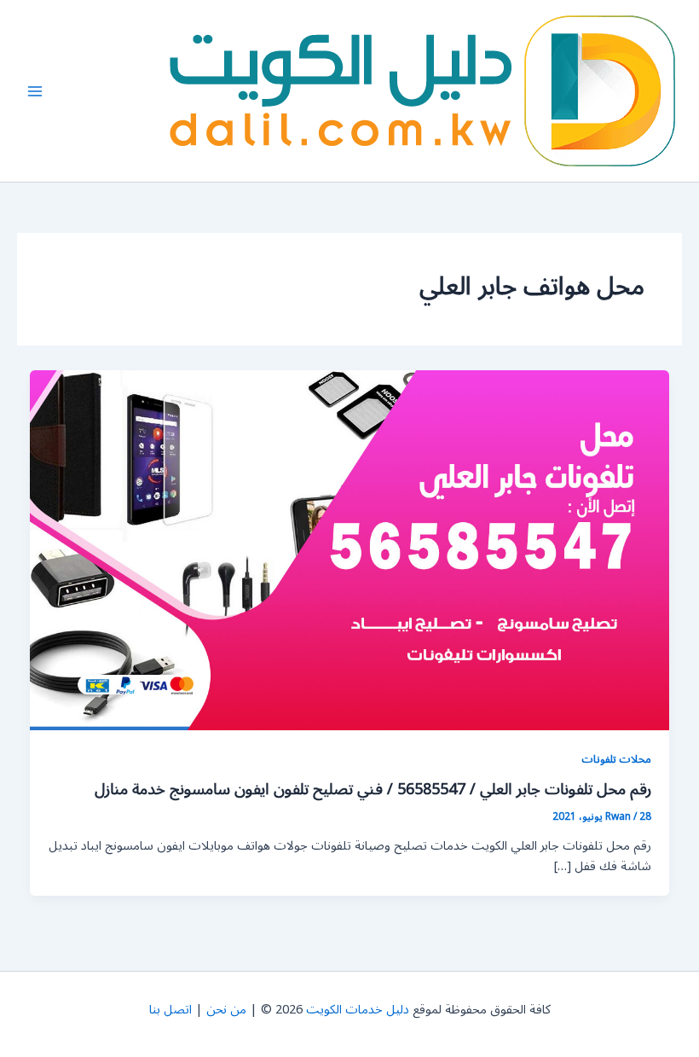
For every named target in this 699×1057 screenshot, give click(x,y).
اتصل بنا (170, 1009)
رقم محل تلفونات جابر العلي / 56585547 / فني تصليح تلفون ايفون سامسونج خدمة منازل (373, 789)
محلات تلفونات (616, 758)
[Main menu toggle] (35, 91)
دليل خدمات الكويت (357, 1009)
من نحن (226, 1009)
